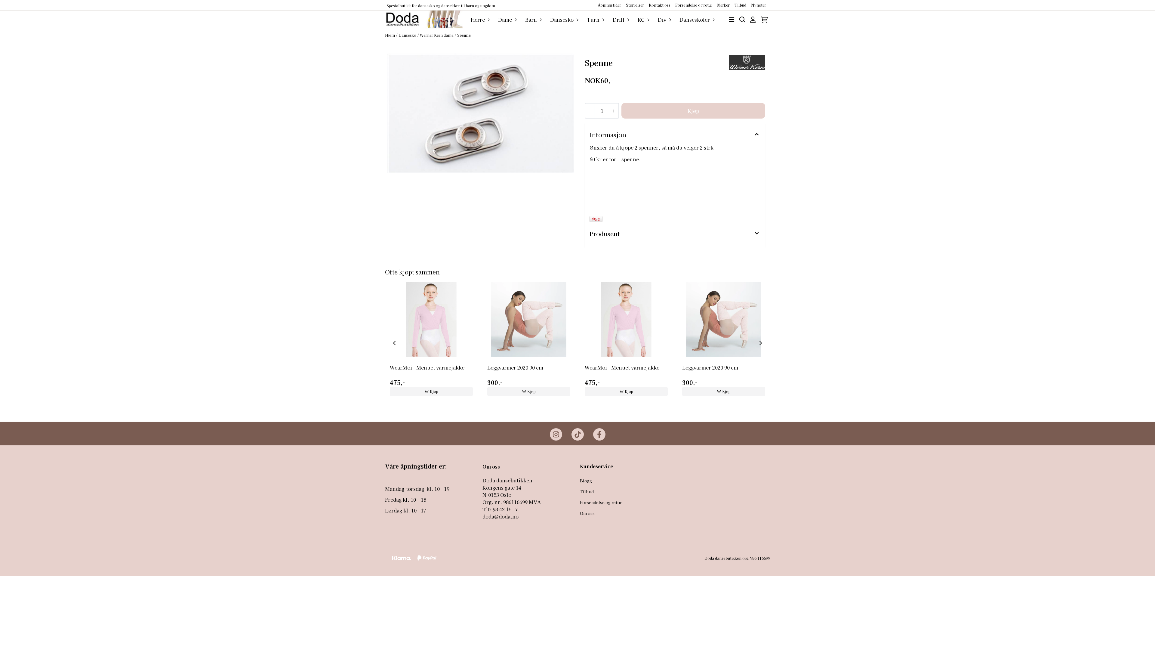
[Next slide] (760, 343)
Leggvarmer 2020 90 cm (515, 367)
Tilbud (587, 491)
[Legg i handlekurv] (693, 111)
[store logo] (424, 20)
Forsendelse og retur (693, 5)
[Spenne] (480, 113)
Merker (723, 5)
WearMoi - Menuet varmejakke (427, 367)
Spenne (464, 35)
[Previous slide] (394, 343)
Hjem (390, 35)
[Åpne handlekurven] (764, 19)
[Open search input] (742, 20)
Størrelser (635, 5)
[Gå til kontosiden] (753, 19)
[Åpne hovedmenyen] (731, 19)
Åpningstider (609, 5)
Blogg (586, 481)
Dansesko (408, 35)
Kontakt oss (659, 5)
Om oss (587, 513)
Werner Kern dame (437, 35)
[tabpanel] (431, 340)
